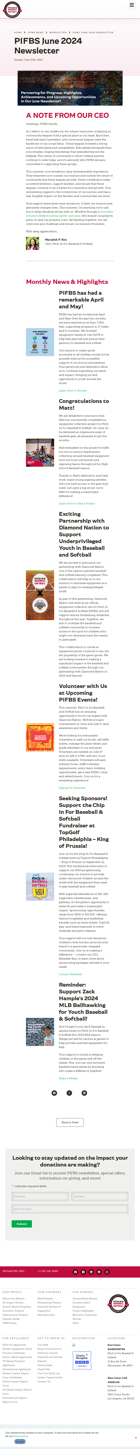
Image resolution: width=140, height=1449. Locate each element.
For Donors (83, 1292)
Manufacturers (46, 1314)
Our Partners (49, 1292)
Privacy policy (20, 1436)
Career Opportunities (50, 1377)
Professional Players (49, 1302)
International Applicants (17, 1369)
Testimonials (45, 1365)
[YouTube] (99, 1272)
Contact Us (44, 1381)
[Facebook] (83, 1272)
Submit (22, 1224)
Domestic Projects (13, 1310)
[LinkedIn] (91, 1272)
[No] (135, 1437)
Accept (20, 1441)
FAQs (76, 1323)
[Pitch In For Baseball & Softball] (12, 9)
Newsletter (58, 32)
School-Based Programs (17, 1306)
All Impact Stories (13, 1302)
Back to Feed (70, 1122)
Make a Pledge (68, 1078)
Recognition (84, 1338)
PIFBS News (36, 32)
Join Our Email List (49, 1373)
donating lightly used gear (63, 215)
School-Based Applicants (17, 1357)
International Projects (15, 1314)
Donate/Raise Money (85, 1298)
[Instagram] (107, 1272)
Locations (116, 1338)
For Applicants (16, 1338)
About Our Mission (14, 1298)
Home (18, 32)
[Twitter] (75, 1272)
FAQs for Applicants (14, 1344)
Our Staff (43, 1344)
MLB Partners (45, 1298)
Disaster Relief (11, 1319)
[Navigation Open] (132, 5)
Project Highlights (83, 1310)
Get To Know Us (51, 1338)
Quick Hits (44, 1369)
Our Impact (12, 1292)
